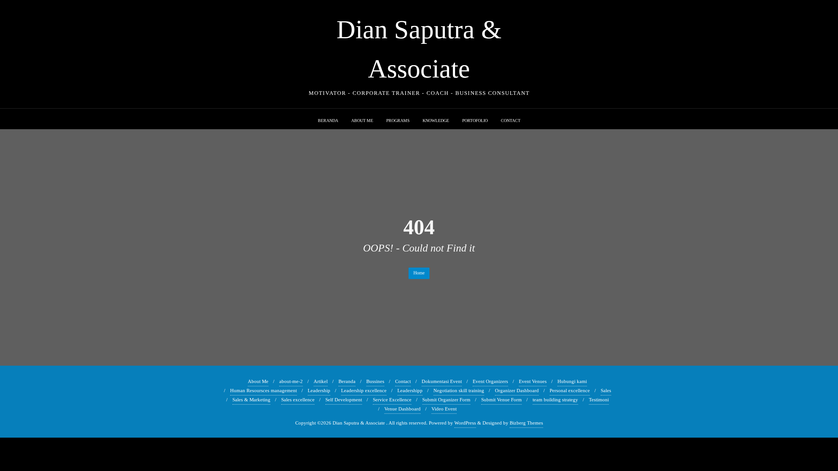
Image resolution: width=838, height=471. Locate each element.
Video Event (444, 408)
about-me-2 (291, 381)
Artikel (321, 381)
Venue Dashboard (402, 408)
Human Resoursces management (263, 390)
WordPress (465, 423)
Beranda (346, 381)
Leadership (319, 390)
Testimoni (599, 399)
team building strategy (555, 399)
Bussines (375, 381)
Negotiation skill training (458, 390)
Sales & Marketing (251, 399)
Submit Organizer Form (446, 399)
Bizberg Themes (526, 423)
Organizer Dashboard (517, 390)
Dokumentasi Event (442, 381)
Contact (403, 381)
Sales (606, 390)
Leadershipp (410, 390)
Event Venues (533, 381)
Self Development (343, 399)
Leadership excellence (364, 390)
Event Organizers (490, 381)
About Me (258, 381)
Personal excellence (570, 390)
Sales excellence (298, 399)
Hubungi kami (572, 381)
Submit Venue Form (501, 399)
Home (419, 272)
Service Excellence (392, 399)
